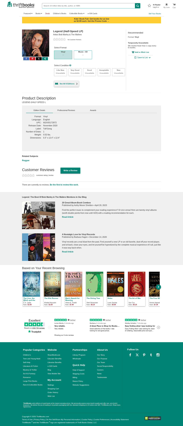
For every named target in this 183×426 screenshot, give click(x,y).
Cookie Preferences (101, 420)
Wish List (51, 396)
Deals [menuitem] (47, 13)
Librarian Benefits (54, 362)
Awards (93, 110)
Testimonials (102, 377)
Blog (49, 370)
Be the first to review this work (64, 185)
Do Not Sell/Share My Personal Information (63, 420)
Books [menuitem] (38, 13)
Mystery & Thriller (30, 370)
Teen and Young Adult (31, 359)
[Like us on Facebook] (130, 355)
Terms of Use (27, 420)
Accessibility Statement (120, 420)
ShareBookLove (54, 355)
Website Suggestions (81, 385)
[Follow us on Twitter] (137, 355)
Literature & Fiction (30, 366)
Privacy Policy (39, 420)
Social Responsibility (105, 366)
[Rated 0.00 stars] (59, 39)
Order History (53, 392)
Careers (100, 370)
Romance (27, 377)
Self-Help (26, 362)
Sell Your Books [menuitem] (155, 14)
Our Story (101, 355)
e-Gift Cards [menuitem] (92, 13)
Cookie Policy (87, 420)
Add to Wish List (142, 52)
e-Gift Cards (52, 366)
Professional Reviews (66, 110)
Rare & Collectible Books (32, 385)
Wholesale (77, 359)
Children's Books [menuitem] (59, 13)
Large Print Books (30, 381)
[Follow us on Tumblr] (151, 355)
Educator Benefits (54, 359)
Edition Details (39, 110)
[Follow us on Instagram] (158, 355)
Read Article (67, 217)
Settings (51, 385)
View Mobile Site (54, 374)
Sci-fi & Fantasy (29, 374)
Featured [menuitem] (27, 13)
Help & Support (79, 370)
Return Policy (78, 381)
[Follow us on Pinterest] (144, 355)
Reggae (25, 160)
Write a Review (70, 170)
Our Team (101, 362)
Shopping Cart (53, 389)
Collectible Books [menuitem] (76, 13)
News (99, 374)
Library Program (79, 355)
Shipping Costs (78, 374)
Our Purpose (102, 359)
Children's (27, 355)
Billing (75, 377)
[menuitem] (156, 5)
